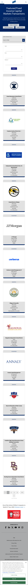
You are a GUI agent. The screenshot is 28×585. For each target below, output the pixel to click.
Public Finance (14, 25)
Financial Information (14, 548)
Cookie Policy (5, 572)
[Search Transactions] (23, 40)
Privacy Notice (12, 572)
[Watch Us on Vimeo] (19, 527)
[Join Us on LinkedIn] (9, 527)
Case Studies (20, 27)
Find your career (19, 507)
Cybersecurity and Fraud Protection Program (14, 554)
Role (6, 52)
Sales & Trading (8, 27)
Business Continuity (14, 551)
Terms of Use (14, 545)
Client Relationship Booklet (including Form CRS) (14, 559)
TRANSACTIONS (7, 36)
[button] (2, 2)
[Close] (25, 562)
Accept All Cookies (14, 582)
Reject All (14, 578)
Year (6, 46)
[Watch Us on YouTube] (15, 527)
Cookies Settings (14, 575)
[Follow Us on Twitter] (12, 527)
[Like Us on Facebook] (5, 527)
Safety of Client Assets (14, 556)
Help (14, 537)
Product (6, 59)
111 (22, 492)
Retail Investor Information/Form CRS (14, 540)
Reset (14, 68)
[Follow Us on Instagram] (22, 527)
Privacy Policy (14, 543)
